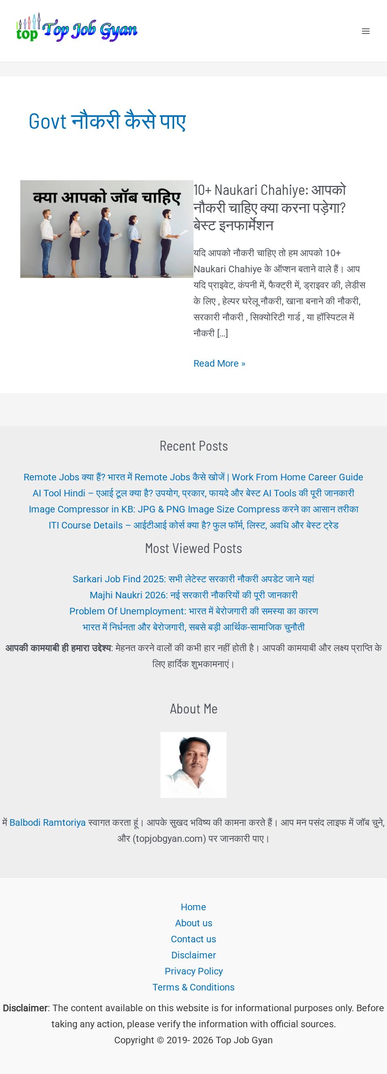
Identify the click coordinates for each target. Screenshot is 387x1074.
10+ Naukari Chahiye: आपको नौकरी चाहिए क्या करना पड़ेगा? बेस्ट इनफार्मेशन (270, 206)
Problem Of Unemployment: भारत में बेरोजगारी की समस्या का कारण (193, 611)
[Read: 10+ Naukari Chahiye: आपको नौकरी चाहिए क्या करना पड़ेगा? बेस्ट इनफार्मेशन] (107, 228)
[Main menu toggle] (366, 31)
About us (193, 923)
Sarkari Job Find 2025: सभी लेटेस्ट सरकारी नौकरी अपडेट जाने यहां (193, 579)
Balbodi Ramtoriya (47, 822)
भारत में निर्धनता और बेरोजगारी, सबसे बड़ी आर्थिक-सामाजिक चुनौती (194, 627)
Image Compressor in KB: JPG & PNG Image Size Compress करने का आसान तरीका (194, 509)
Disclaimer (193, 955)
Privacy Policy (194, 971)
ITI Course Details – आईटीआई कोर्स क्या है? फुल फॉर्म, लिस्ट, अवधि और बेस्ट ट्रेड (193, 525)
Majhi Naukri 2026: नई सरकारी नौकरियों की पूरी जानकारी (194, 595)
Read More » (219, 364)
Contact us (193, 939)
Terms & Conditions (193, 987)
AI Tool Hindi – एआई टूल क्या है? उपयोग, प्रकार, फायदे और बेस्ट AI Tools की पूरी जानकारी (193, 493)
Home (193, 907)
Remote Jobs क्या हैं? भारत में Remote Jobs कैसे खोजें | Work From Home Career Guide (193, 477)
